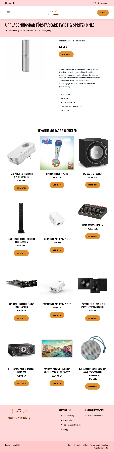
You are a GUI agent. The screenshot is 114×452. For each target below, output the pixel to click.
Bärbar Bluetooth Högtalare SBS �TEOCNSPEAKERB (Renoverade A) (92, 372)
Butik (103, 13)
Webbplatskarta (101, 448)
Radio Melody (68, 415)
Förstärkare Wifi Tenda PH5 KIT (57, 238)
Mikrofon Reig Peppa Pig (57, 173)
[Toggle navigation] (8, 12)
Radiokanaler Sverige (72, 425)
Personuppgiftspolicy (99, 445)
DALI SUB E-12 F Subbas (92, 173)
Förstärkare (80, 41)
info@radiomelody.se (99, 3)
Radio (71, 41)
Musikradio (67, 420)
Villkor (85, 445)
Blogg (65, 429)
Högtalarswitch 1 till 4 (93, 225)
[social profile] (13, 3)
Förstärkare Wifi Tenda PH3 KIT (57, 304)
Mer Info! (66, 54)
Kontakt (77, 445)
